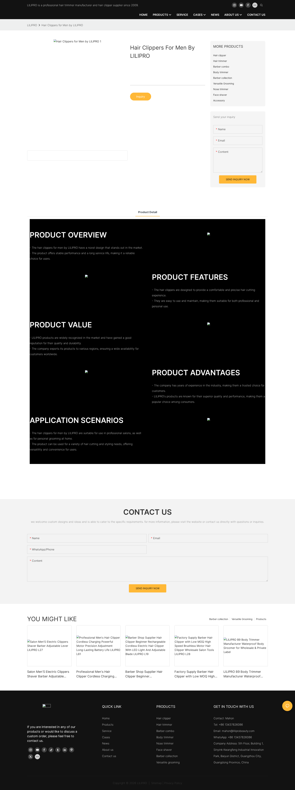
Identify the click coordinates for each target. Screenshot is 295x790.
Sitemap (156, 783)
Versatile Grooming (242, 619)
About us (107, 749)
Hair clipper (163, 718)
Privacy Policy (173, 783)
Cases (106, 737)
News (105, 743)
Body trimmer (164, 737)
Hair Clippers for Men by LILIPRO (62, 25)
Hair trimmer (164, 724)
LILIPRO (32, 25)
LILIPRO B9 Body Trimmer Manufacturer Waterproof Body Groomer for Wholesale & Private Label (244, 674)
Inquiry (140, 96)
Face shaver (164, 749)
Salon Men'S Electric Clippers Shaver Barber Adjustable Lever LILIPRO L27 (48, 674)
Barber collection (218, 619)
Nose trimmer (164, 743)
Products (261, 619)
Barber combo (165, 731)
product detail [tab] (147, 212)
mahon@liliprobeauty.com (238, 731)
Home (106, 718)
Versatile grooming (168, 762)
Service (106, 731)
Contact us (109, 756)
